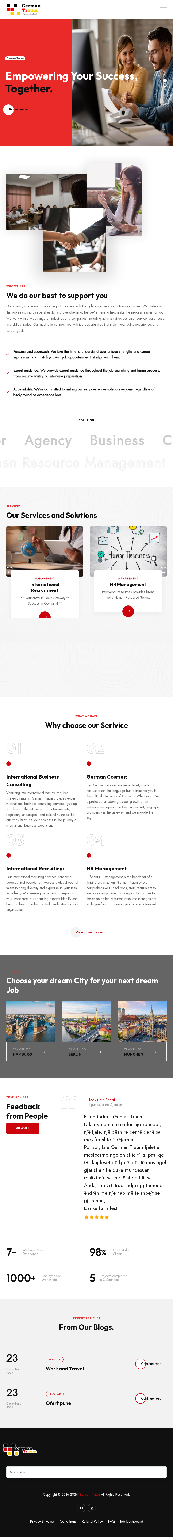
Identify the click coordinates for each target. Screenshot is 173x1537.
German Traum (89, 1494)
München (133, 1054)
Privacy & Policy (42, 1521)
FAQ (111, 1521)
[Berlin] (87, 1023)
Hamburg (22, 1054)
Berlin (74, 1054)
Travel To (22, 1049)
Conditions (68, 1521)
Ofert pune (58, 1403)
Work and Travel (65, 1368)
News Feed (55, 1359)
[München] (143, 1023)
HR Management (128, 584)
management (45, 578)
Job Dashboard (131, 1521)
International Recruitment (44, 587)
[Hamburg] (32, 1023)
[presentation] (9, 572)
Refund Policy (92, 1521)
